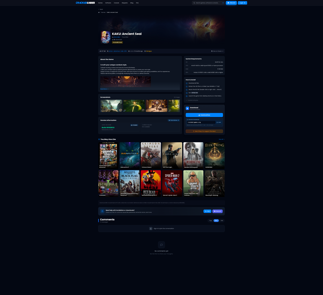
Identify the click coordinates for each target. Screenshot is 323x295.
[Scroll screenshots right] (178, 106)
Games (100, 3)
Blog (131, 3)
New (216, 220)
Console (116, 3)
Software (108, 3)
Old (222, 220)
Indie (122, 51)
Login (241, 3)
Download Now (205, 115)
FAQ (137, 3)
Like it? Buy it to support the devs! (205, 131)
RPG (125, 51)
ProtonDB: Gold (117, 42)
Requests (125, 3)
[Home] (99, 12)
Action (111, 51)
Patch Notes (174, 120)
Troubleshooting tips (193, 100)
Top (210, 220)
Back (101, 9)
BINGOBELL (117, 37)
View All (221, 139)
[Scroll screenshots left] (102, 106)
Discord (232, 3)
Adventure (117, 51)
